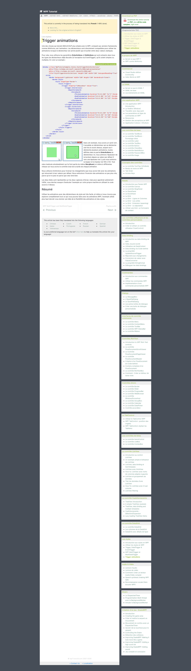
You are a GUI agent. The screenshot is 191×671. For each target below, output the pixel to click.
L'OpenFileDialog (131, 299)
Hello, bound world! (132, 244)
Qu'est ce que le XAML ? (134, 88)
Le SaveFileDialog (132, 302)
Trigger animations (131, 48)
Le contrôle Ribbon (132, 331)
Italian (52, 226)
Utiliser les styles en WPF (133, 36)
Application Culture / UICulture (137, 123)
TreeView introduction (133, 502)
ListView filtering (131, 491)
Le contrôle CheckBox (133, 148)
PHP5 (116, 16)
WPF (46, 16)
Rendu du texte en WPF (134, 168)
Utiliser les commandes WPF (136, 281)
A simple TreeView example (135, 504)
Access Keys (130, 173)
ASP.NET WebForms (69, 16)
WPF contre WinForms (133, 61)
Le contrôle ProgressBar (134, 391)
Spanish (103, 226)
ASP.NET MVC (55, 16)
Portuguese (70, 226)
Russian (86, 226)
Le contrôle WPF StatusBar (135, 329)
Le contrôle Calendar (133, 403)
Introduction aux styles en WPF (136, 34)
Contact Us (75, 663)
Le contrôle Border (132, 386)
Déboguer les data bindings (135, 265)
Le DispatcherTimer (132, 595)
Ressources (129, 118)
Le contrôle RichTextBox (134, 371)
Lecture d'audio (131, 568)
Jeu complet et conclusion (135, 652)
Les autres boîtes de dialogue (136, 304)
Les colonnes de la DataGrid (136, 529)
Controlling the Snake (133, 633)
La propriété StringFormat (135, 263)
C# (80, 16)
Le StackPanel (130, 191)
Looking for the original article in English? (65, 30)
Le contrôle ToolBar (132, 326)
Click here (80, 232)
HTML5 (92, 16)
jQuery (109, 16)
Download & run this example (106, 64)
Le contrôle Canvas (132, 187)
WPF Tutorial (50, 11)
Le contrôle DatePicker (134, 405)
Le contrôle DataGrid (133, 527)
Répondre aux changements (135, 256)
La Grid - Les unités (132, 201)
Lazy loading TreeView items (136, 516)
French (85, 224)
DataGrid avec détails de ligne (136, 532)
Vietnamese (54, 228)
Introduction (129, 223)
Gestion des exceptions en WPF (137, 120)
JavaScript (101, 16)
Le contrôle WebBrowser (134, 394)
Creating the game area (134, 616)
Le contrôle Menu (131, 322)
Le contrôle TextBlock (133, 134)
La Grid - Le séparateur (134, 206)
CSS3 (86, 16)
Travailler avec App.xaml (134, 111)
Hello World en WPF (132, 77)
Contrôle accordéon (132, 408)
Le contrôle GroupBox (133, 401)
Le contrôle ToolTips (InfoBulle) (137, 166)
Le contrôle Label (131, 141)
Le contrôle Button (132, 146)
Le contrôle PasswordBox (135, 153)
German (103, 224)
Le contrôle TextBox (133, 143)
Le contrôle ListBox (132, 442)
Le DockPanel (130, 194)
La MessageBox (131, 297)
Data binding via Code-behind (136, 249)
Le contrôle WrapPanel (133, 189)
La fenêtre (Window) (133, 109)
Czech (68, 224)
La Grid (128, 196)
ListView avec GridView (134, 469)
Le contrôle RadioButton (134, 150)
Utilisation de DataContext (135, 246)
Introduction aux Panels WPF (136, 184)
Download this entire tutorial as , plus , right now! (136, 22)
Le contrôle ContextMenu (135, 324)
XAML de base (130, 90)
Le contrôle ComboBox (134, 444)
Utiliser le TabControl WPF (135, 419)
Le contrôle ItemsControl (134, 439)
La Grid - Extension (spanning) (136, 203)
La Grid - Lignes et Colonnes (136, 198)
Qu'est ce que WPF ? (133, 59)
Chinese (53, 224)
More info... (54, 28)
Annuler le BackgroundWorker (136, 603)
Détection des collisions (134, 635)
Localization (88, 663)
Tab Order (129, 171)
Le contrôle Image (132, 155)
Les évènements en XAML (135, 93)
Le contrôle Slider (132, 389)
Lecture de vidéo (131, 570)
